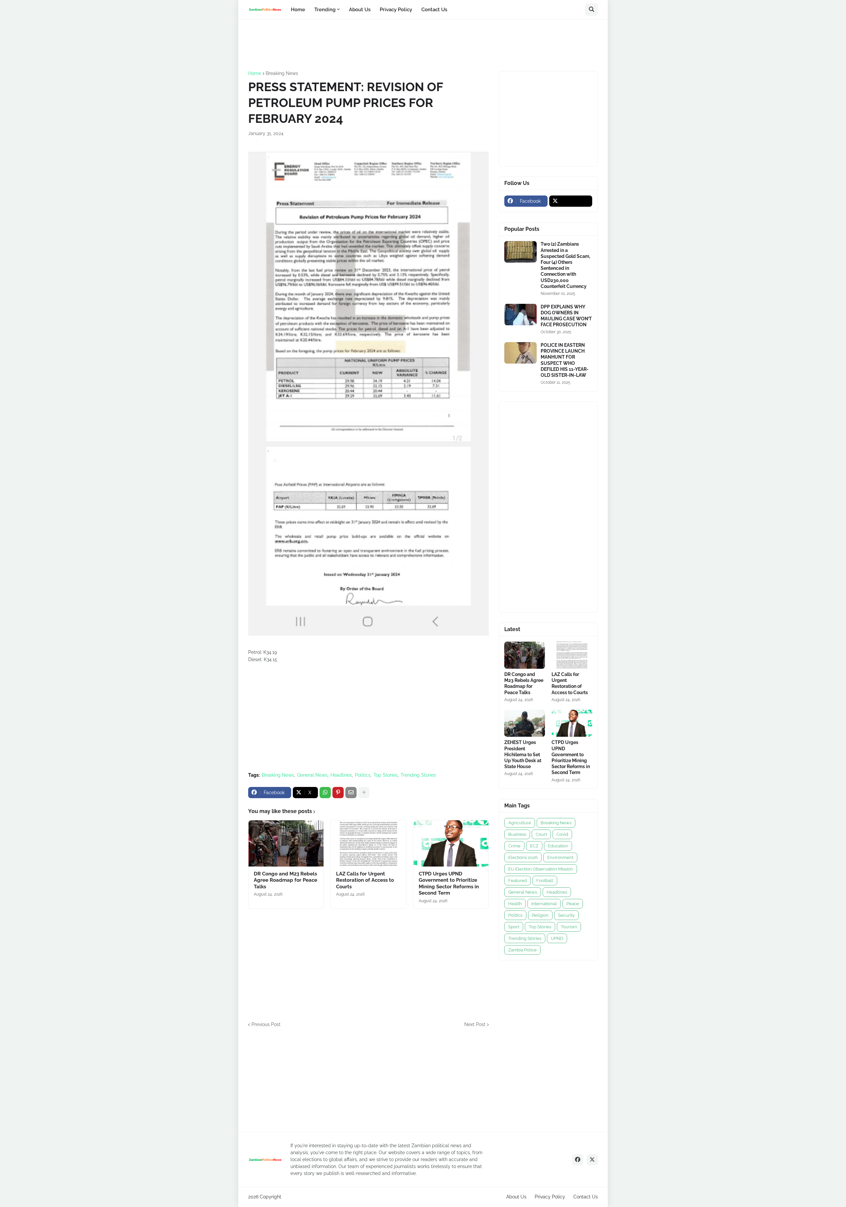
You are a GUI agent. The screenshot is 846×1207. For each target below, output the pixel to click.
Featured (517, 880)
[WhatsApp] (325, 792)
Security (566, 915)
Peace (572, 903)
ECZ (534, 845)
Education (558, 845)
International (544, 903)
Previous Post (266, 1024)
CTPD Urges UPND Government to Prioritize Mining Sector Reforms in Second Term (449, 883)
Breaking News (282, 73)
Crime (514, 845)
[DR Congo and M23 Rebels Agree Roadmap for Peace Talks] (286, 843)
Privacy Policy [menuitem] (396, 10)
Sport (513, 926)
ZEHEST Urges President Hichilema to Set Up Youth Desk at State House (522, 754)
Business (517, 834)
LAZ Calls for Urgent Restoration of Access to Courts (365, 880)
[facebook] (577, 1159)
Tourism (569, 926)
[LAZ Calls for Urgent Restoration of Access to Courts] (368, 843)
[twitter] (571, 201)
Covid (562, 834)
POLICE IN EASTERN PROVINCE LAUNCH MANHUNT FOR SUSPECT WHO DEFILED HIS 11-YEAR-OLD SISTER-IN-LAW (565, 360)
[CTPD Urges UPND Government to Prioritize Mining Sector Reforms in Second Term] (450, 843)
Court (541, 834)
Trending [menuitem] (324, 10)
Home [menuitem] (298, 10)
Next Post (474, 1024)
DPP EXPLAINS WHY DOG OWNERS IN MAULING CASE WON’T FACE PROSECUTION (566, 316)
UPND (557, 938)
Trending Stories (418, 775)
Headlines (341, 775)
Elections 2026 (523, 857)
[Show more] (363, 792)
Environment (560, 857)
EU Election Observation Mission (540, 869)
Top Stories (385, 775)
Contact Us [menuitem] (434, 10)
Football (544, 880)
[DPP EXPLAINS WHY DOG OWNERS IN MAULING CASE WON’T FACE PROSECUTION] (520, 314)
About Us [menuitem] (359, 10)
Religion (540, 915)
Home (254, 73)
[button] (591, 9)
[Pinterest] (338, 792)
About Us (516, 1196)
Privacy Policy (550, 1196)
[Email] (351, 792)
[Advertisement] (368, 44)
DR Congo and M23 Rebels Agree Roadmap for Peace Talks (285, 880)
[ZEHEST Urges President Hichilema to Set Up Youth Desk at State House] (524, 723)
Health (515, 903)
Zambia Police (522, 949)
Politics (362, 775)
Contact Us (585, 1196)
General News (312, 775)
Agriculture (519, 822)
